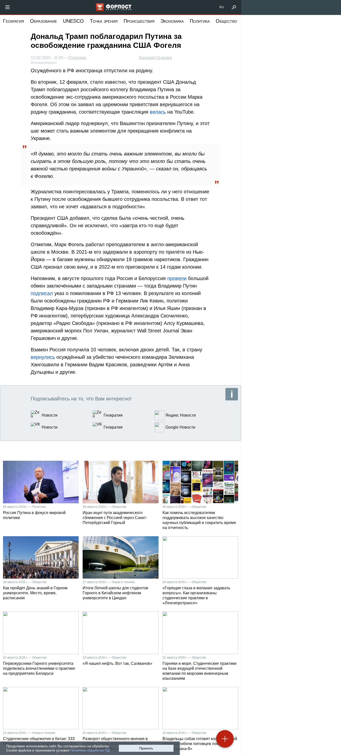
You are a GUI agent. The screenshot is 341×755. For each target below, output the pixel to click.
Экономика (172, 21)
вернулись (43, 357)
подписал (42, 293)
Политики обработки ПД (90, 750)
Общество (226, 21)
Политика (200, 21)
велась (158, 112)
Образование (43, 21)
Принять (146, 748)
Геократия (13, 21)
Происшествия (139, 21)
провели (176, 278)
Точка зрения (104, 21)
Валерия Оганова (155, 58)
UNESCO (73, 21)
